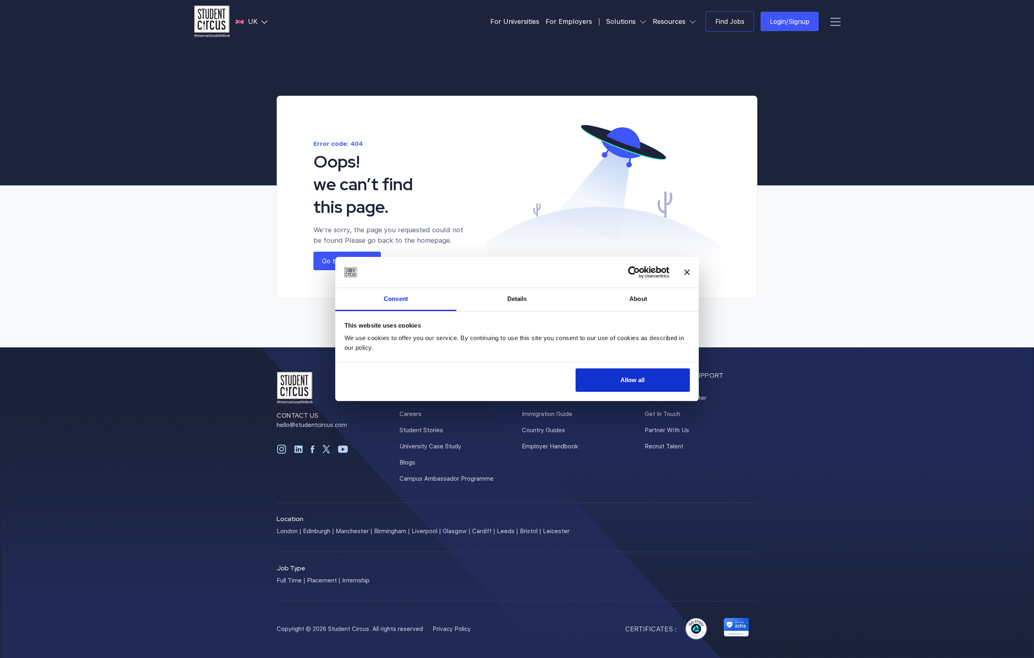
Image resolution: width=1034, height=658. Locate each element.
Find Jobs (729, 21)
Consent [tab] (396, 298)
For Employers (569, 21)
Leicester (556, 531)
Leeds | (507, 531)
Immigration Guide (547, 414)
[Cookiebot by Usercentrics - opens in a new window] (634, 272)
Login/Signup (789, 21)
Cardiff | (483, 531)
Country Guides (543, 430)
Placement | (323, 580)
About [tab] (638, 298)
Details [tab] (517, 298)
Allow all (632, 379)
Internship (356, 580)
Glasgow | (457, 531)
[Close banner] (687, 272)
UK (259, 21)
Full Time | (291, 580)
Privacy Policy (452, 628)
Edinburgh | (318, 531)
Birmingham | (392, 531)
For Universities (514, 21)
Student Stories (421, 430)
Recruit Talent (664, 446)
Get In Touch (662, 414)
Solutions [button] (627, 21)
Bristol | (530, 531)
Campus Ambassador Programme (446, 478)
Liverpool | (426, 531)
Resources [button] (676, 21)
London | (289, 531)
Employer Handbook (550, 446)
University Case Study (430, 446)
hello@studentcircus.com (312, 424)
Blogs (407, 462)
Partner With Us (667, 430)
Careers (410, 414)
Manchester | (354, 531)
